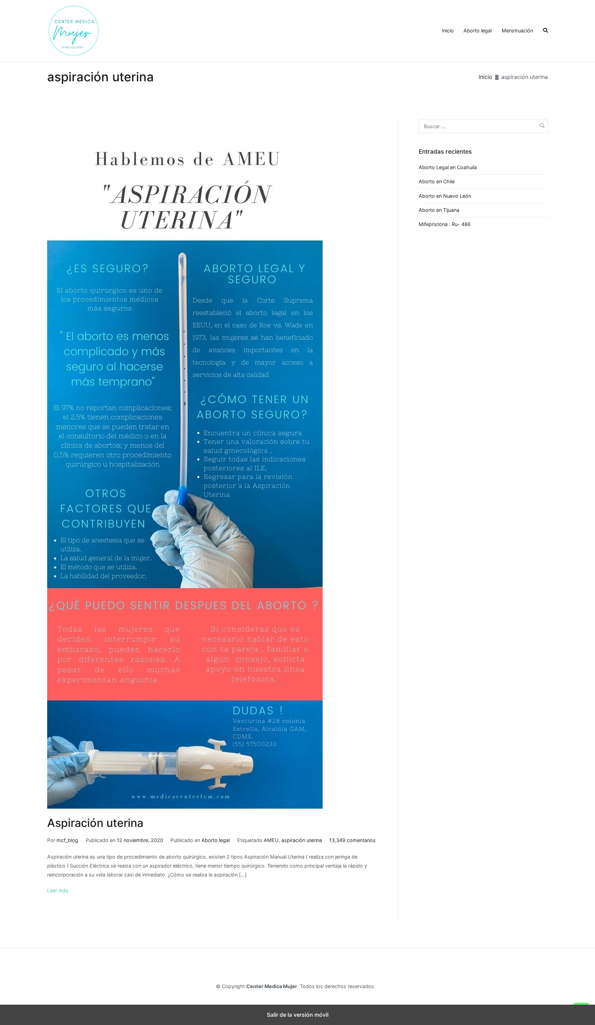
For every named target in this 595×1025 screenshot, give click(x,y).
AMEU (271, 840)
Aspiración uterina (95, 823)
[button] (545, 30)
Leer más (58, 890)
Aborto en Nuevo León (445, 196)
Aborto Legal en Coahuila (448, 167)
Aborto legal (477, 30)
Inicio (448, 30)
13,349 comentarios (352, 840)
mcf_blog (67, 840)
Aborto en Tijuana (439, 210)
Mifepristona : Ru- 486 (445, 224)
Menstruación (517, 30)
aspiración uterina (301, 840)
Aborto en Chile (437, 181)
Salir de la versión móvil (297, 1014)
